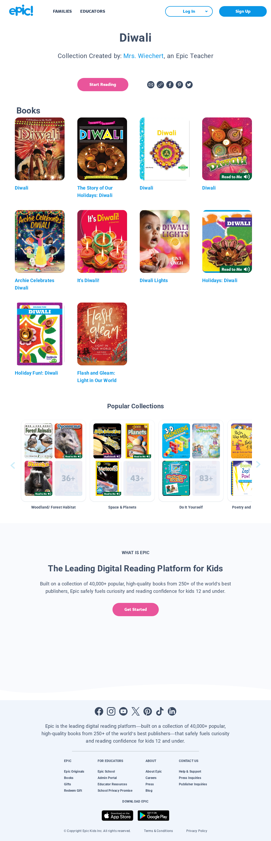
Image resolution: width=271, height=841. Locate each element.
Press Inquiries (190, 778)
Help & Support (190, 771)
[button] (53, 460)
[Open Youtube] (123, 711)
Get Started (135, 609)
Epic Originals (74, 771)
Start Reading (102, 84)
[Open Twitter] (135, 711)
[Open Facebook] (99, 711)
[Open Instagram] (111, 711)
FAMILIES (62, 11)
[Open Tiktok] (160, 711)
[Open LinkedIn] (172, 711)
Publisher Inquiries (193, 784)
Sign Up (243, 11)
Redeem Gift (73, 790)
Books (68, 778)
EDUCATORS (92, 11)
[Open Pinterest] (147, 711)
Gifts (67, 784)
